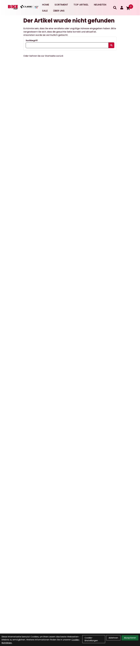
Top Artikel (81, 4)
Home (45, 4)
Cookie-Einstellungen (91, 639)
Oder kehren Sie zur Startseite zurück (43, 55)
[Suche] (115, 7)
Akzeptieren (130, 637)
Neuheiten (100, 4)
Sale (45, 10)
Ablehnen (113, 637)
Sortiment (61, 4)
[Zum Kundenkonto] (121, 7)
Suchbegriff (32, 40)
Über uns (59, 10)
